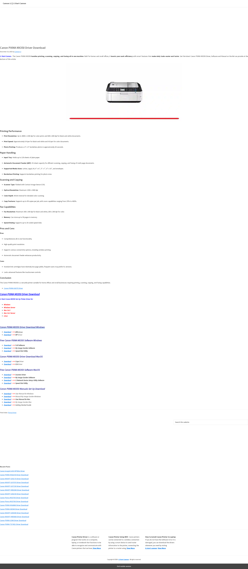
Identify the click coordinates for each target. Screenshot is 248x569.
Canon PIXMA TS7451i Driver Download (14, 524)
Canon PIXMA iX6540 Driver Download (13, 509)
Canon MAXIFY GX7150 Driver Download (14, 486)
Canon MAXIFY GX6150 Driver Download (14, 494)
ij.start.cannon (151, 548)
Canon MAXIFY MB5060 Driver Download (14, 517)
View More (97, 548)
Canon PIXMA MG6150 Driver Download (14, 475)
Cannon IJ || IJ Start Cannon (14, 3)
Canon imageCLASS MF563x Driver (12, 471)
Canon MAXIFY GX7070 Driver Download (14, 482)
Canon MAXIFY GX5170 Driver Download (14, 479)
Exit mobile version (124, 566)
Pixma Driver (12, 413)
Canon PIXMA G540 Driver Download (13, 520)
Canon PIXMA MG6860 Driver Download (14, 505)
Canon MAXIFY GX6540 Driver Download (14, 513)
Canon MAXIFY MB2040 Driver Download (14, 490)
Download (7, 332)
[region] (106, 28)
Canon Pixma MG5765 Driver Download (14, 498)
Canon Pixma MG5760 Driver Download (14, 501)
